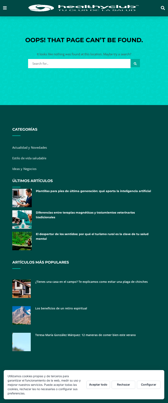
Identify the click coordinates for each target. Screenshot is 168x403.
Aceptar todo (98, 384)
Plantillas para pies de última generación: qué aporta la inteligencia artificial (93, 191)
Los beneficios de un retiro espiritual (61, 308)
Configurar (148, 384)
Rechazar (123, 384)
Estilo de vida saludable (29, 158)
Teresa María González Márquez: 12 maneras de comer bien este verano (85, 335)
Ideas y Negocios (24, 169)
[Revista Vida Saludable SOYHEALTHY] (83, 8)
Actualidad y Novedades (29, 147)
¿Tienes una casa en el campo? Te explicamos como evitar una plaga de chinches (91, 282)
